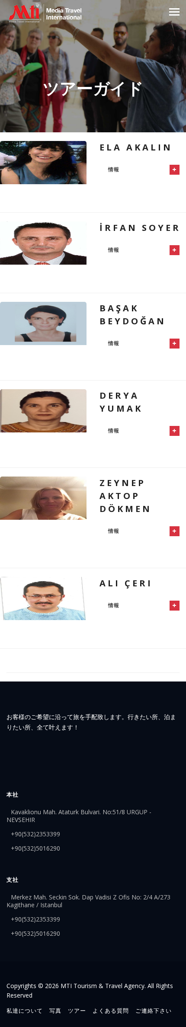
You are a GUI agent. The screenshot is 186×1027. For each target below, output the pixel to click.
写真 (55, 1010)
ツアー (77, 1010)
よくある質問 (111, 1010)
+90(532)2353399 (35, 834)
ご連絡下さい (153, 1010)
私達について (24, 1010)
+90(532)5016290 (35, 848)
